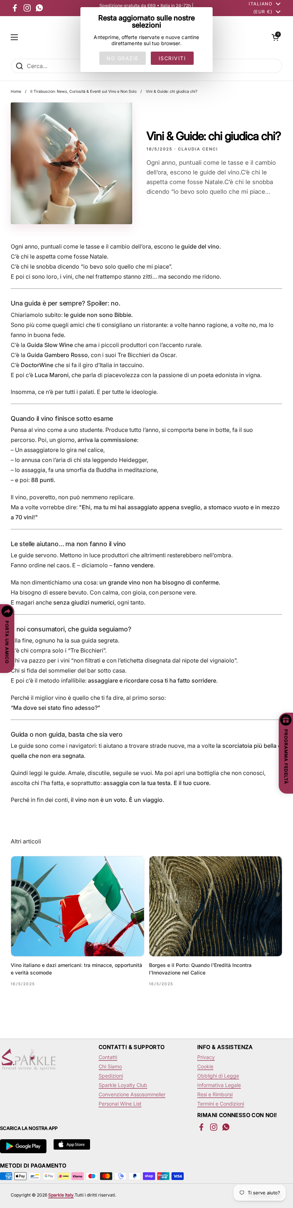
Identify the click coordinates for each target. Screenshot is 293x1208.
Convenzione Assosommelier (132, 1094)
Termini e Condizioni (220, 1104)
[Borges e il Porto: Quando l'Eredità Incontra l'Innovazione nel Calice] (216, 906)
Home (16, 91)
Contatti (108, 1057)
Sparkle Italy (61, 1195)
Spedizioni (111, 1076)
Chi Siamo (110, 1066)
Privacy (206, 1057)
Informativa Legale (219, 1085)
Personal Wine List (120, 1104)
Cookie (205, 1066)
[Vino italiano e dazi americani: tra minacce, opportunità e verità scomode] (77, 906)
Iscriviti (172, 58)
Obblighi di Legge (218, 1076)
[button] (275, 37)
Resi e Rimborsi (215, 1094)
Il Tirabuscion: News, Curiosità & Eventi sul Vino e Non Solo (83, 91)
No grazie (122, 58)
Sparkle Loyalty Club (123, 1085)
